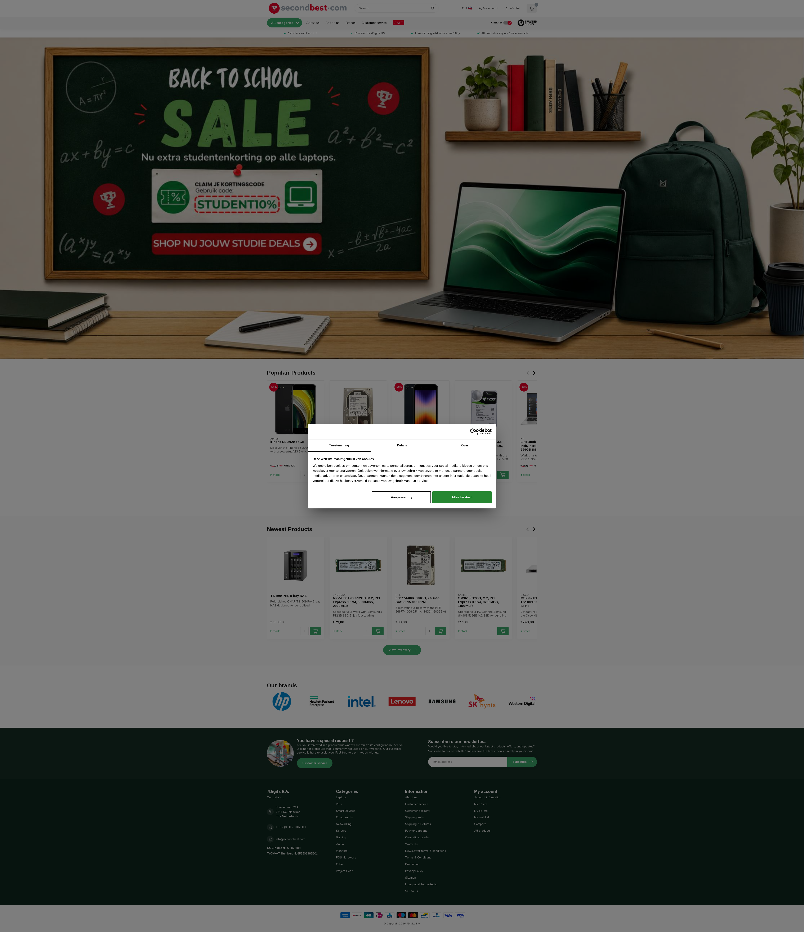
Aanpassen (399, 497)
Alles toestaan (462, 497)
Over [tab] (464, 445)
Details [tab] (402, 445)
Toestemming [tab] (339, 445)
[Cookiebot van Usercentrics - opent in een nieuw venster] (473, 431)
